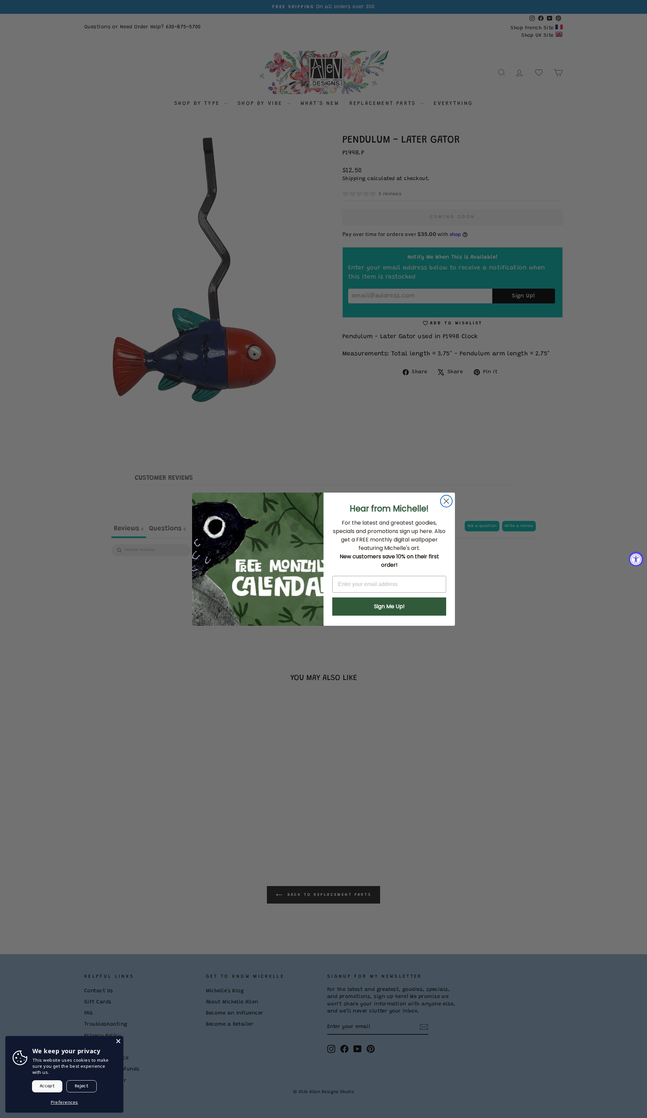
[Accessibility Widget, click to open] (636, 559)
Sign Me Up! (389, 606)
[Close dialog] (446, 501)
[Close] (118, 1041)
